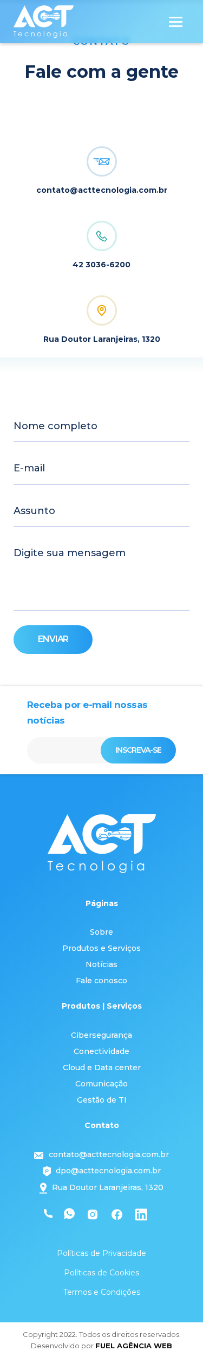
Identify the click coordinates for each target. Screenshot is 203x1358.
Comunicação (101, 1084)
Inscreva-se (138, 750)
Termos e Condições (101, 1292)
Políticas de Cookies (101, 1273)
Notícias (101, 964)
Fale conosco (101, 980)
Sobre (101, 932)
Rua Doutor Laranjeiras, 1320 (106, 1187)
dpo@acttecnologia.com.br (108, 1170)
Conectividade (101, 1051)
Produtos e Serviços (101, 948)
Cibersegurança (101, 1035)
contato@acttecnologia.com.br (109, 1154)
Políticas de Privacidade (101, 1253)
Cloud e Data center (102, 1067)
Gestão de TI (102, 1100)
